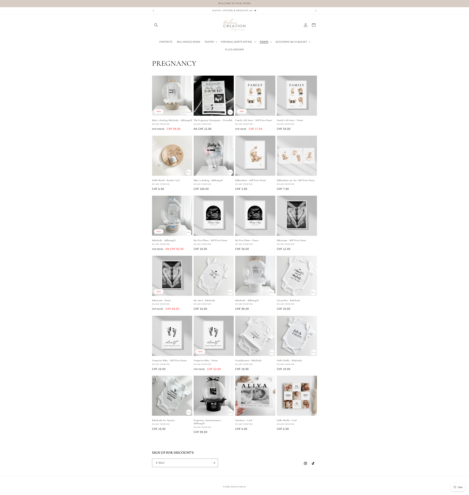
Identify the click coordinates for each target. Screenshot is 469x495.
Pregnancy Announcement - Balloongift (208, 422)
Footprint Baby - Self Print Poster (169, 360)
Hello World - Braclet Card (166, 180)
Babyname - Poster (161, 300)
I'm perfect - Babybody (288, 300)
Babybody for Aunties (163, 420)
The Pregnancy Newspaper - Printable (213, 120)
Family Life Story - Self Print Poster (253, 120)
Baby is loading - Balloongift (208, 180)
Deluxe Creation (238, 486)
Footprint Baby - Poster (206, 360)
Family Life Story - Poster (290, 120)
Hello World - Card (287, 420)
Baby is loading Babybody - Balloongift (172, 120)
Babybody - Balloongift (164, 240)
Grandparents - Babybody (248, 360)
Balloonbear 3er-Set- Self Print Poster (296, 180)
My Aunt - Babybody (204, 300)
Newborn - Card (243, 420)
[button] (156, 25)
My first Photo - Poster (247, 240)
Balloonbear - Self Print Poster (250, 180)
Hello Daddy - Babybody (289, 360)
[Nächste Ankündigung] (316, 10)
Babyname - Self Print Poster (291, 240)
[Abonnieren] (214, 463)
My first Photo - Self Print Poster (211, 240)
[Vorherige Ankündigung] (153, 10)
